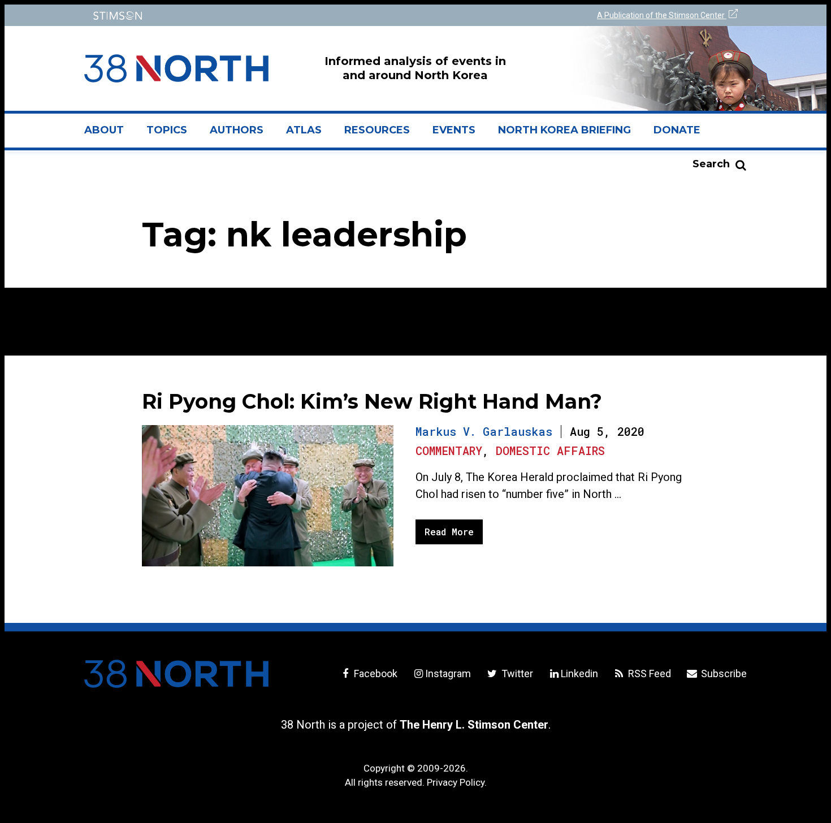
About (109, 134)
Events (453, 130)
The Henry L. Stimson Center (474, 724)
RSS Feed (648, 673)
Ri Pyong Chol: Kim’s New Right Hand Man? (372, 401)
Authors (236, 130)
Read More (449, 532)
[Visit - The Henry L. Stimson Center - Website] (247, 15)
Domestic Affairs (550, 450)
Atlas (304, 130)
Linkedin (579, 673)
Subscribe (723, 673)
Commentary (449, 450)
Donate (676, 130)
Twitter (516, 673)
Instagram (448, 673)
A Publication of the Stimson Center (661, 15)
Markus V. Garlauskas (484, 431)
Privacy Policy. (457, 782)
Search (711, 164)
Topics (166, 130)
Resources (377, 130)
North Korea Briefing (564, 130)
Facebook (374, 673)
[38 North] (176, 674)
